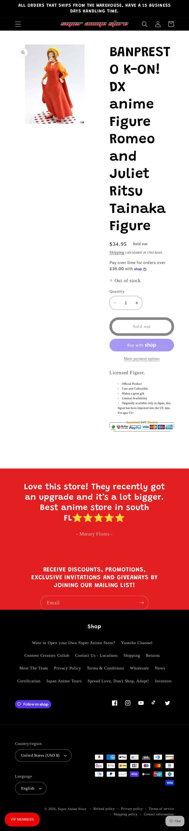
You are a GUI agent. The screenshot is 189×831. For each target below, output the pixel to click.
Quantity (117, 291)
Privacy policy (132, 809)
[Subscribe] (141, 603)
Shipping (116, 252)
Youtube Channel (137, 642)
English (28, 788)
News (160, 668)
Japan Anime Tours (64, 681)
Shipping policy (126, 814)
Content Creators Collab (46, 655)
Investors (163, 681)
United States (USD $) (40, 755)
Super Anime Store (72, 809)
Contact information (159, 814)
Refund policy (104, 809)
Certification (29, 681)
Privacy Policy (67, 668)
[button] (17, 24)
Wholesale (139, 668)
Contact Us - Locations (96, 655)
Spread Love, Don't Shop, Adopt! (118, 681)
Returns (153, 655)
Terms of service (161, 809)
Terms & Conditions (105, 668)
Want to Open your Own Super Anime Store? (73, 642)
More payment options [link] (142, 359)
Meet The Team (33, 668)
